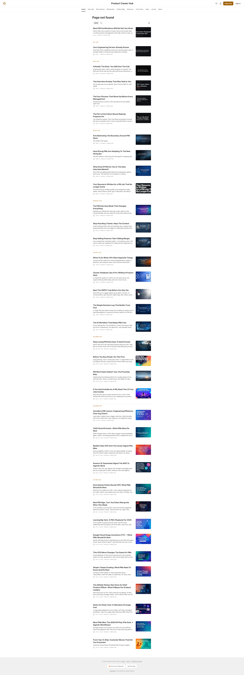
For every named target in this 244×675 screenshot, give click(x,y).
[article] (122, 33)
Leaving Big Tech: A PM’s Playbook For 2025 (112, 520)
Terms (128, 661)
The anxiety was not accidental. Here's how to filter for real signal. (112, 85)
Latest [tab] (96, 23)
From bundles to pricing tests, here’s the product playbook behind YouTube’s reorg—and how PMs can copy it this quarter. (112, 508)
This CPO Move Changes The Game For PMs (112, 552)
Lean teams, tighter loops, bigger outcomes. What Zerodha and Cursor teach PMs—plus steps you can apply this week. (112, 417)
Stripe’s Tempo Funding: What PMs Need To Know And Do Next (112, 568)
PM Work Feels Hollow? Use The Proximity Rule (111, 373)
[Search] (216, 3)
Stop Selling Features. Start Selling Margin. (111, 238)
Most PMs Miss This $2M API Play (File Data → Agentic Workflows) (113, 623)
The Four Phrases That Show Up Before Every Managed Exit (113, 97)
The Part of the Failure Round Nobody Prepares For (109, 115)
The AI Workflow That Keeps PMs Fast (109, 323)
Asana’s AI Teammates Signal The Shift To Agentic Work (111, 464)
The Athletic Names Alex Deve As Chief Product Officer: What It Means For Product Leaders (112, 587)
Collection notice (136, 661)
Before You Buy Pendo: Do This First (109, 357)
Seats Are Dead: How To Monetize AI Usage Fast (112, 606)
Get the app (131, 666)
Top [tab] (101, 23)
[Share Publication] (220, 3)
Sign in (238, 3)
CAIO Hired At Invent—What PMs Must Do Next (111, 429)
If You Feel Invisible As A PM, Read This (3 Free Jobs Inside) (113, 390)
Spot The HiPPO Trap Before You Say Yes (111, 290)
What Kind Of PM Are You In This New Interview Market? (109, 168)
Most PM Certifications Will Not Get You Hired (113, 28)
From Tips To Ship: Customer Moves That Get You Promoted (113, 641)
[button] (83, 9)
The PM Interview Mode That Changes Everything (109, 207)
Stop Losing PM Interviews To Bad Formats (111, 342)
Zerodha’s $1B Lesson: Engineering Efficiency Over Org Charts (113, 412)
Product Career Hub (104, 35)
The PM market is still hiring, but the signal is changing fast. (112, 156)
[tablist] (98, 23)
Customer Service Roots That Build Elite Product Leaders (111, 645)
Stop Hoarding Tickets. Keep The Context (111, 223)
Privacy (123, 661)
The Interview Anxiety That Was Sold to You (112, 81)
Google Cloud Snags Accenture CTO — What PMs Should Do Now (112, 536)
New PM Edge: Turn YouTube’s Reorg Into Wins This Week (111, 503)
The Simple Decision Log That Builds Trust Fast (111, 306)
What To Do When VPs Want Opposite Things (113, 258)
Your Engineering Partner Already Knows (111, 47)
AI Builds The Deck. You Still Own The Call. (111, 66)
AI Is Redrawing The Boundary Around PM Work (111, 137)
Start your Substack (117, 666)
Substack (112, 671)
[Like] (94, 76)
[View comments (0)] (107, 37)
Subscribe (228, 3)
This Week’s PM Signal (100, 141)
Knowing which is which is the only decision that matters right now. (111, 103)
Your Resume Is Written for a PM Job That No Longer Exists (112, 185)
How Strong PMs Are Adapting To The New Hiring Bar (111, 152)
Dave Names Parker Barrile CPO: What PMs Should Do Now (112, 486)
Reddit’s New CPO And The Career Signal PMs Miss (113, 447)
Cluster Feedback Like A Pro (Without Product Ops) (113, 274)
